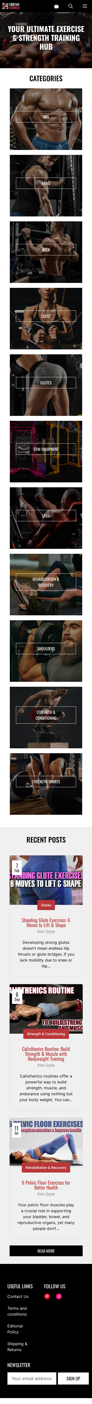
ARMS (46, 183)
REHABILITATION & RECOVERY (46, 582)
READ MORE (46, 1251)
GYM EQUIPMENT (46, 449)
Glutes (46, 905)
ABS (46, 117)
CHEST (46, 316)
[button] (71, 6)
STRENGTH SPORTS (46, 781)
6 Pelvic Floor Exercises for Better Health (46, 1185)
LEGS (46, 516)
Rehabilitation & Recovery (46, 1167)
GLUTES (46, 383)
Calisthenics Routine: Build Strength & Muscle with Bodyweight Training (46, 1053)
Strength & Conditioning (46, 1034)
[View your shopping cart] (56, 6)
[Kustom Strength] (10, 6)
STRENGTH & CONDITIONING (46, 715)
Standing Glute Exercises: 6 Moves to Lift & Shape (46, 922)
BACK (46, 250)
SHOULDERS (46, 649)
